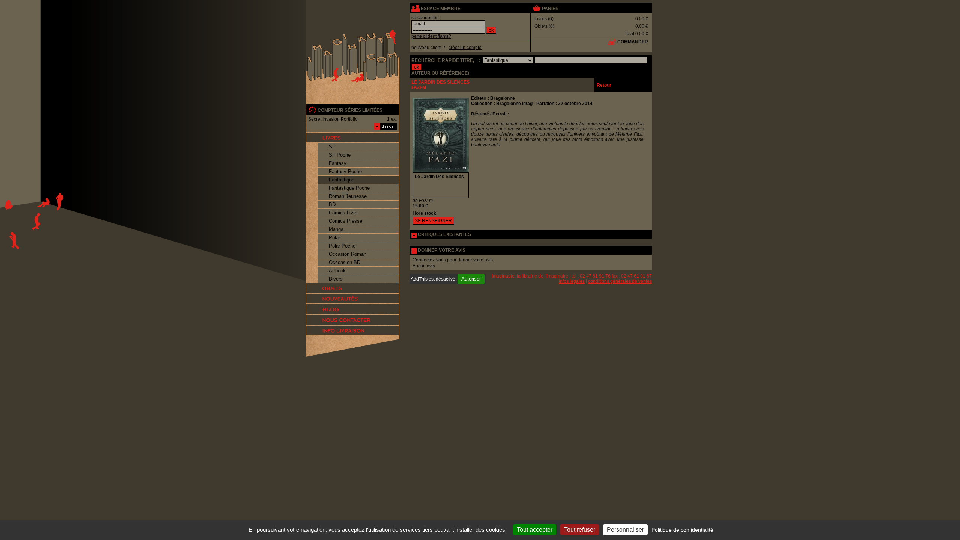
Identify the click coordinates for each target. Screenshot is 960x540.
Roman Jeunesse (348, 196)
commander (632, 42)
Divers (336, 279)
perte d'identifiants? (431, 36)
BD (332, 204)
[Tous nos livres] (352, 137)
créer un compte (465, 47)
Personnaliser (625, 529)
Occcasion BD (344, 262)
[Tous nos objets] (352, 288)
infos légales (572, 281)
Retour (604, 85)
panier (550, 8)
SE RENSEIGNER (433, 221)
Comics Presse (345, 221)
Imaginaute (503, 276)
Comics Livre (343, 213)
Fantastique (341, 180)
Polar (334, 237)
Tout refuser (579, 529)
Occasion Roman (347, 254)
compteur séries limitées (350, 110)
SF (332, 147)
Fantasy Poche (345, 171)
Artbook (337, 270)
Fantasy (337, 163)
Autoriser (471, 279)
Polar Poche (342, 246)
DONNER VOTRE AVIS (441, 250)
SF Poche (340, 155)
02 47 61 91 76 (595, 276)
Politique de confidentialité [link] (682, 530)
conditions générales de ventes (620, 281)
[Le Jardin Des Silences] (440, 171)
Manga (336, 229)
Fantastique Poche (349, 188)
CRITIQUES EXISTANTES (444, 234)
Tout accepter (534, 529)
